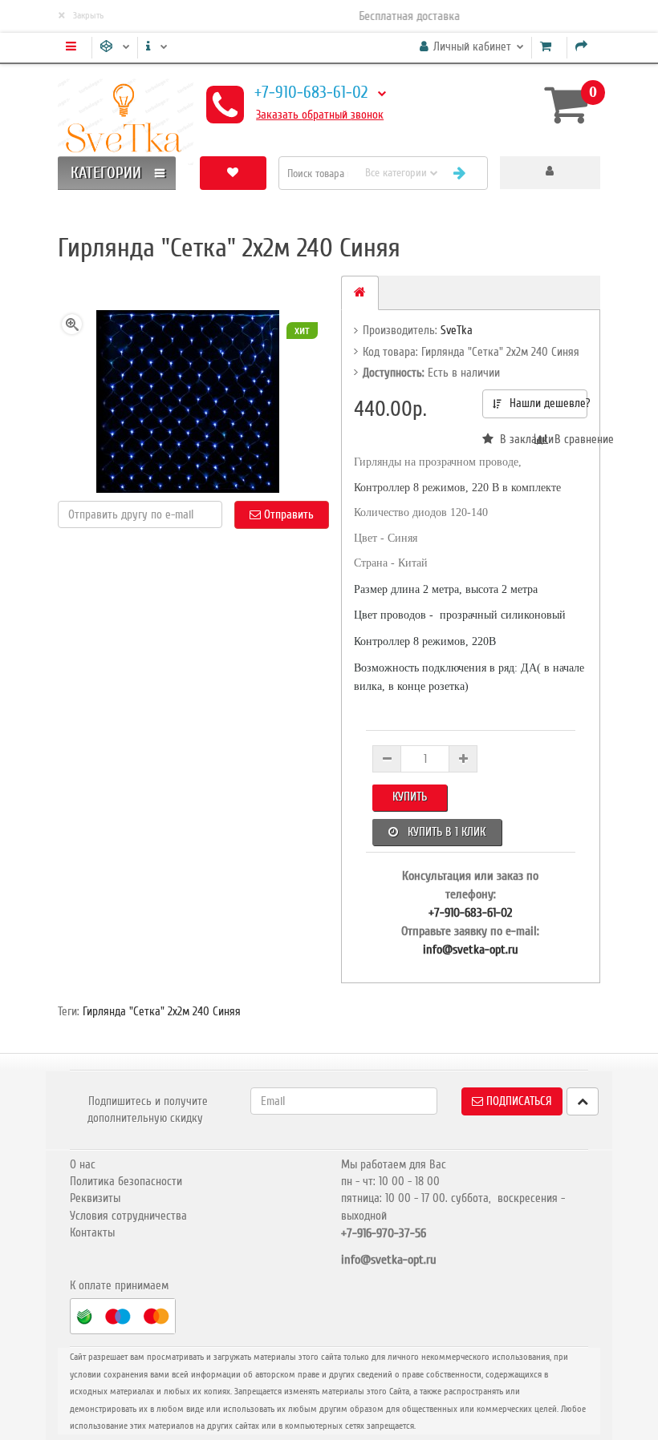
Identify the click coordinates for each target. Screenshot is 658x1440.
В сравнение (567, 439)
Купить (409, 796)
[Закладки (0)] (233, 172)
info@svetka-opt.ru (470, 950)
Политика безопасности (126, 1181)
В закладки (514, 439)
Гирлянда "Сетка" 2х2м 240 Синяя (162, 1011)
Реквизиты (95, 1198)
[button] (550, 172)
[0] (565, 104)
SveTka (457, 330)
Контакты (92, 1232)
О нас (82, 1164)
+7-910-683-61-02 (311, 93)
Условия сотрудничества (128, 1215)
